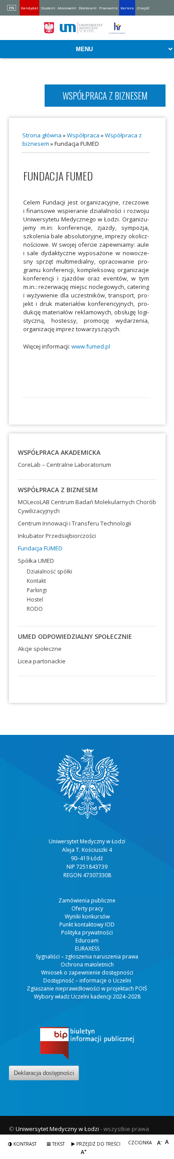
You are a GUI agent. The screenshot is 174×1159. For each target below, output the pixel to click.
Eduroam (87, 940)
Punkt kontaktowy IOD (87, 924)
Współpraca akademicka (59, 452)
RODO (35, 609)
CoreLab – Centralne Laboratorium (64, 465)
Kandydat (29, 7)
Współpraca (83, 135)
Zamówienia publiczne (87, 900)
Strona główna (42, 135)
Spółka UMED (36, 561)
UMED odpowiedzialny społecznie (75, 636)
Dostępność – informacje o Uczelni (87, 980)
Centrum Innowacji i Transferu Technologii (74, 523)
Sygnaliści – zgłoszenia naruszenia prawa (87, 956)
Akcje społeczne (40, 649)
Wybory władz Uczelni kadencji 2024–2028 (87, 996)
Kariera (127, 7)
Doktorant (87, 7)
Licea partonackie (42, 661)
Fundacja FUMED (40, 548)
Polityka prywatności (87, 932)
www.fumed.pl (90, 346)
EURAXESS (87, 948)
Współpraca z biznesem (58, 489)
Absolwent (67, 7)
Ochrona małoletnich (87, 964)
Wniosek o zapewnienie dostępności (87, 972)
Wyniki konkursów (87, 916)
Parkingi (37, 590)
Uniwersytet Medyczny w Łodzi (57, 1129)
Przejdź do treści (97, 1144)
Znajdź (143, 7)
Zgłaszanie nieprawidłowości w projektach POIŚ (87, 988)
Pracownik (108, 7)
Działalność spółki (49, 571)
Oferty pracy (87, 908)
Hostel (35, 599)
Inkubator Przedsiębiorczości (57, 536)
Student (48, 7)
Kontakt (36, 581)
